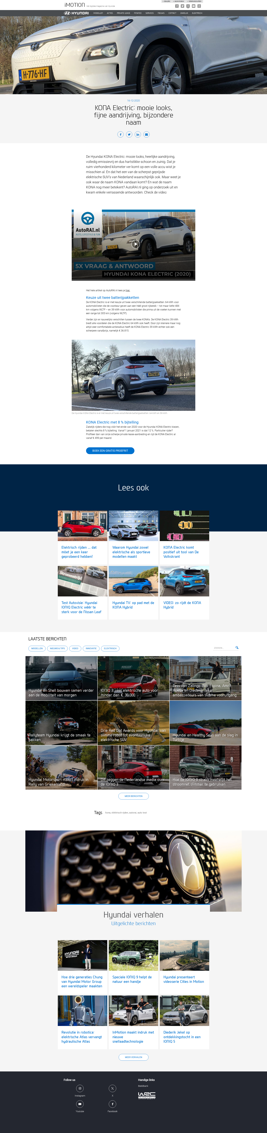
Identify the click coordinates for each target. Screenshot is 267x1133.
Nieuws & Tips (57, 648)
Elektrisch (197, 13)
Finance (138, 13)
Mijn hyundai (179, 1)
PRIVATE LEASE (123, 13)
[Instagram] (199, 6)
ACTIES (110, 13)
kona (107, 812)
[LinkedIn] (138, 135)
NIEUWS (161, 13)
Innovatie (91, 648)
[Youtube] (193, 6)
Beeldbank (143, 1086)
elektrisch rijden (120, 812)
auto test (142, 812)
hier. (128, 290)
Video (75, 648)
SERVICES (150, 13)
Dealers (167, 1)
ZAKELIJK (184, 13)
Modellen (37, 648)
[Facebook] (177, 6)
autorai (132, 812)
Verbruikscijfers (195, 1)
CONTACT (172, 13)
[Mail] (146, 135)
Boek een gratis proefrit (110, 450)
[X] (182, 6)
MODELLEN (98, 13)
